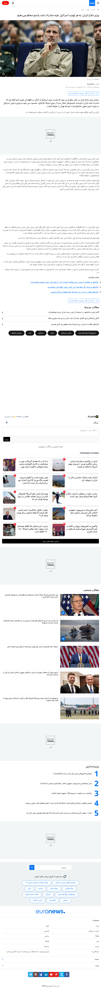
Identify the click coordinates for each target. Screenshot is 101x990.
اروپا (97, 925)
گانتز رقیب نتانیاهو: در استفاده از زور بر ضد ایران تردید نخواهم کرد (73, 312)
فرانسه (40, 888)
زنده (5, 3)
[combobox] (50, 867)
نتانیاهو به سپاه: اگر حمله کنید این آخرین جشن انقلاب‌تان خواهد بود (73, 287)
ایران (82, 10)
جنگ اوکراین (69, 888)
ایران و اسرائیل (66, 333)
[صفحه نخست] (98, 10)
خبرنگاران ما (95, 951)
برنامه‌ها (46, 946)
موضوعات (95, 920)
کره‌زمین (46, 931)
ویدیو (97, 946)
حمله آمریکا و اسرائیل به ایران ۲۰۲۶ (36, 882)
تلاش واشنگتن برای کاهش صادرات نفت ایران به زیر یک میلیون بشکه (73, 318)
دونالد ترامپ (54, 888)
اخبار (93, 10)
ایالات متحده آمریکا (31, 894)
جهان (88, 10)
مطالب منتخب (91, 590)
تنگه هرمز (52, 900)
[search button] (31, 867)
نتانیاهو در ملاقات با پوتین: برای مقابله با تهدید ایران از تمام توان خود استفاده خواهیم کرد (64, 282)
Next (97, 936)
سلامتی (65, 900)
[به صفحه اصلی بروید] (92, 3)
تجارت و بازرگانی (93, 931)
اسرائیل (40, 333)
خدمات (96, 959)
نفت (30, 333)
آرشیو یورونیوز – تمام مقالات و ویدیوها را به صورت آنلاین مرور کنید (27, 951)
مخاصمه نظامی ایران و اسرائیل (65, 882)
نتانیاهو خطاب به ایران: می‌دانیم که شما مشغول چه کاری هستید (74, 292)
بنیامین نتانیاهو (16, 333)
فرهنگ (47, 941)
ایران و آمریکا (37, 900)
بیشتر (97, 965)
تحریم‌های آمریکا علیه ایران (87, 333)
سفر (98, 941)
